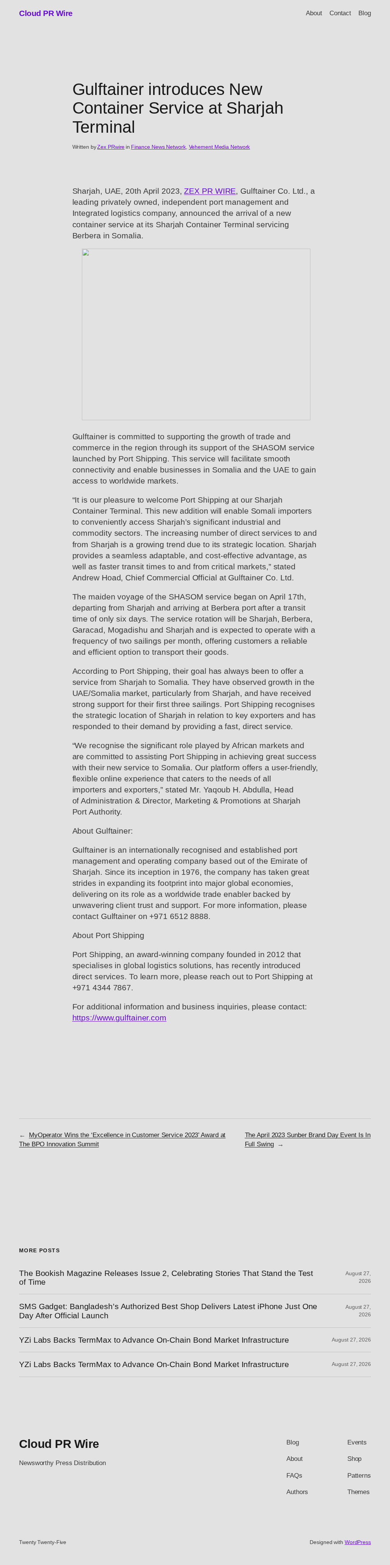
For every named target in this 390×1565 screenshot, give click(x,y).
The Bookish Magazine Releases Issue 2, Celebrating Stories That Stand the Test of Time (166, 1277)
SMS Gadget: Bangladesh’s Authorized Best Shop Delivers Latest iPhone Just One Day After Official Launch (168, 1310)
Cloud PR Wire (46, 13)
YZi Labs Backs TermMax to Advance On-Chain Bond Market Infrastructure (154, 1339)
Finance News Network (158, 147)
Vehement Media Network (219, 147)
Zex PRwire (111, 147)
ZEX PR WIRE (210, 190)
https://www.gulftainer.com (119, 1017)
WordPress (358, 1542)
